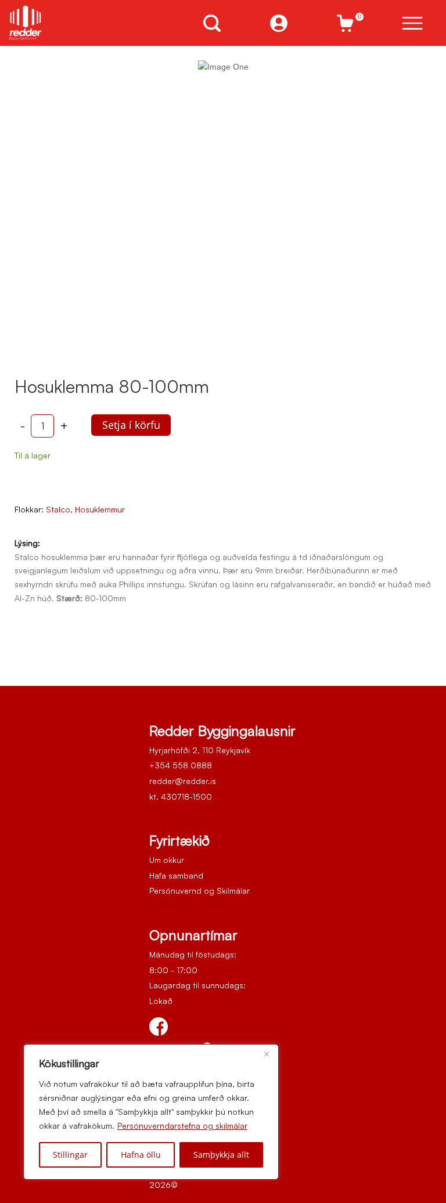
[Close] (267, 1054)
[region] (151, 1112)
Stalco (58, 509)
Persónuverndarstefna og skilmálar (182, 1125)
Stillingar (70, 1154)
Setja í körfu (131, 425)
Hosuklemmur (100, 509)
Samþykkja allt (221, 1154)
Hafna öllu (141, 1154)
